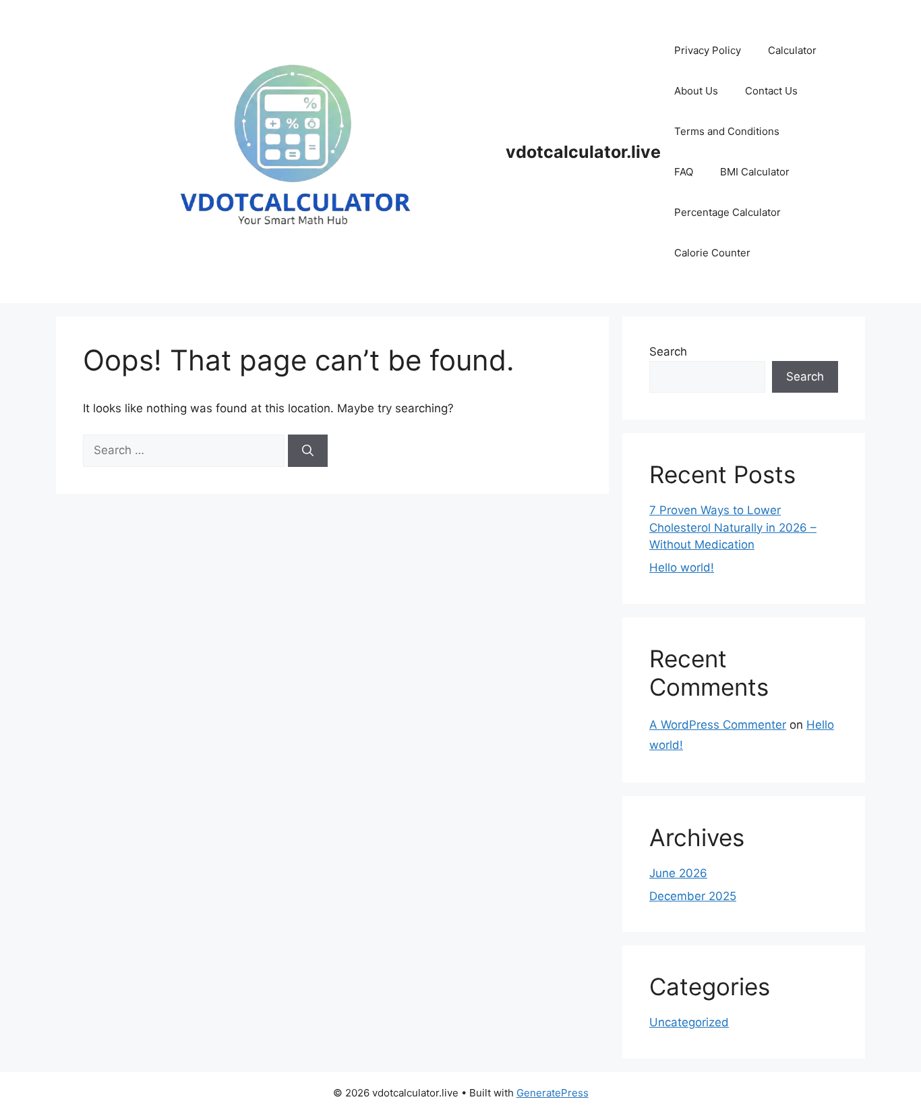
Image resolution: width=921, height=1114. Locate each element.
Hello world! (681, 567)
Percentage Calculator (727, 212)
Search (668, 351)
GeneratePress (552, 1092)
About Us (696, 90)
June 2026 (678, 873)
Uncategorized (689, 1022)
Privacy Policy (707, 50)
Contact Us (771, 90)
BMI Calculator (755, 171)
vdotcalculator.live (583, 152)
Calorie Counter (712, 252)
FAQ (683, 171)
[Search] (308, 451)
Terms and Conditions (726, 131)
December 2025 (692, 896)
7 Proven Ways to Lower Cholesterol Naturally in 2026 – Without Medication (732, 527)
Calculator (792, 50)
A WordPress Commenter (717, 724)
